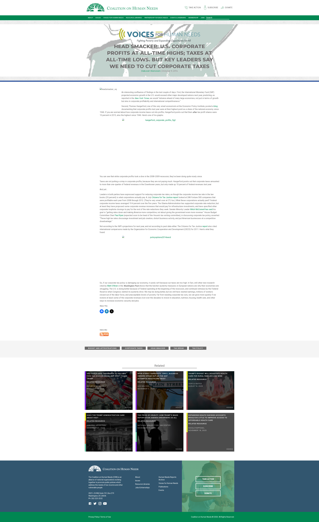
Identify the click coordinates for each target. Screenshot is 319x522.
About (90, 18)
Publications (163, 487)
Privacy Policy (94, 517)
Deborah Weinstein (150, 71)
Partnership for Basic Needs (156, 18)
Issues (98, 18)
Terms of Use (105, 517)
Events (161, 490)
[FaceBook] (90, 505)
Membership (193, 18)
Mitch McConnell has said (201, 209)
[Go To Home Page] (122, 7)
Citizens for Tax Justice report (165, 197)
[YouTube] (104, 505)
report (205, 226)
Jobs (203, 18)
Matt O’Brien (112, 286)
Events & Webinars (178, 18)
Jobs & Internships (142, 488)
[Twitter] (94, 505)
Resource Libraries (134, 18)
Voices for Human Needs (113, 18)
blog (216, 106)
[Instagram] (99, 505)
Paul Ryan (119, 215)
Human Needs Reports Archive (167, 478)
